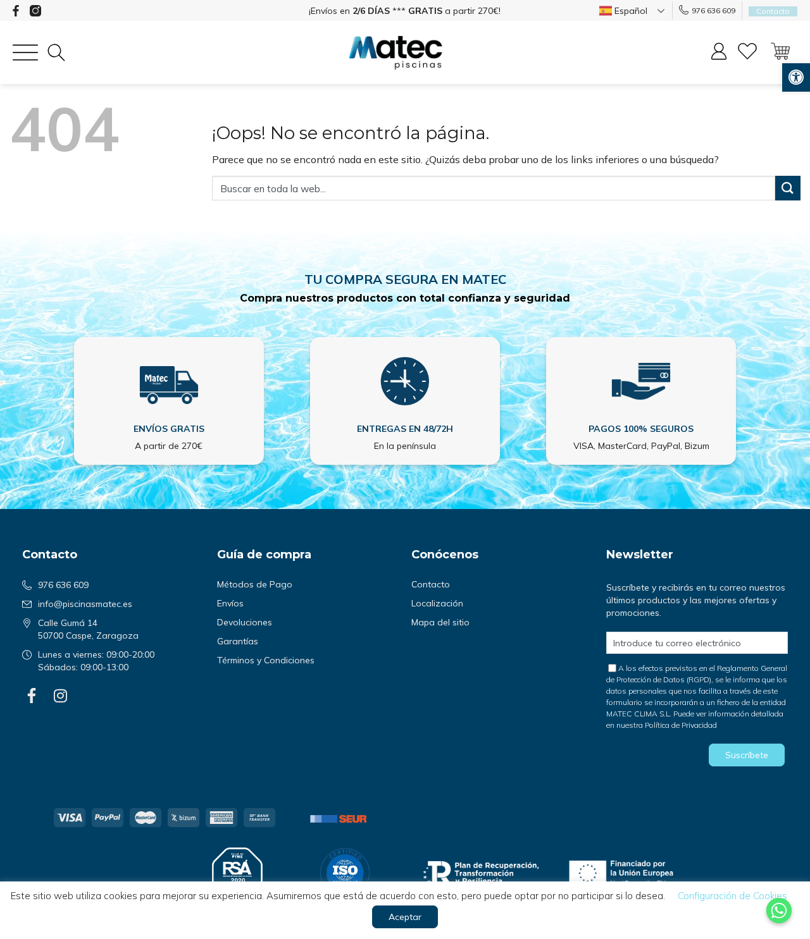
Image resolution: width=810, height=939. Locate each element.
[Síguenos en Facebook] (15, 10)
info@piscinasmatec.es (85, 604)
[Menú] (25, 52)
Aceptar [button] (405, 917)
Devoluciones (244, 622)
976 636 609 (713, 10)
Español (629, 10)
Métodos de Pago (254, 584)
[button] (796, 77)
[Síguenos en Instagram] (35, 10)
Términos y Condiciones (266, 660)
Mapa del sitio (440, 622)
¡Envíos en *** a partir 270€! (405, 10)
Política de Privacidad (681, 725)
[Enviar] (788, 188)
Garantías (237, 641)
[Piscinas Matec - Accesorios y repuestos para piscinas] (395, 52)
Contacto (430, 584)
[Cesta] (780, 52)
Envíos (230, 603)
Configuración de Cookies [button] (732, 896)
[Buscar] (56, 52)
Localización (437, 603)
